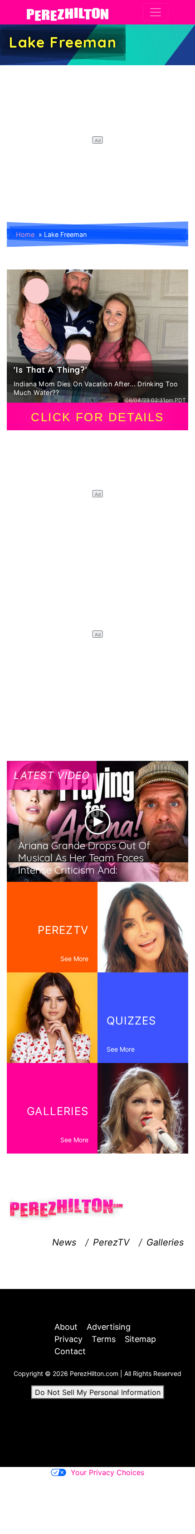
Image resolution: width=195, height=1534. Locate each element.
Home (25, 234)
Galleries (165, 1242)
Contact (70, 1351)
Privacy (68, 1339)
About (66, 1327)
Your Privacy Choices (107, 1472)
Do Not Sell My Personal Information (98, 1392)
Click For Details (97, 417)
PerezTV (111, 1242)
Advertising (109, 1327)
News (64, 1242)
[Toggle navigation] (155, 12)
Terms (104, 1339)
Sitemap (140, 1339)
